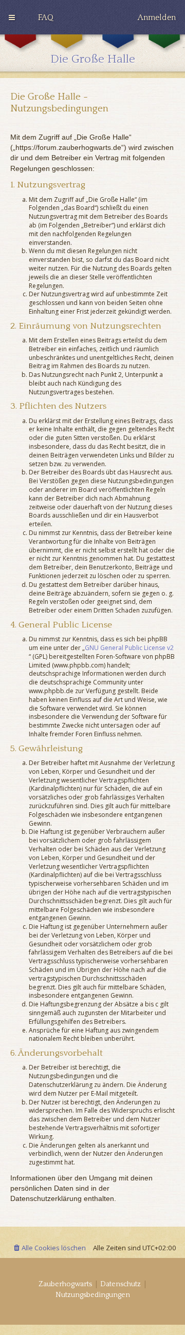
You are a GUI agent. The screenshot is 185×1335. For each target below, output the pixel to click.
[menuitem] (46, 17)
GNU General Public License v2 (129, 648)
